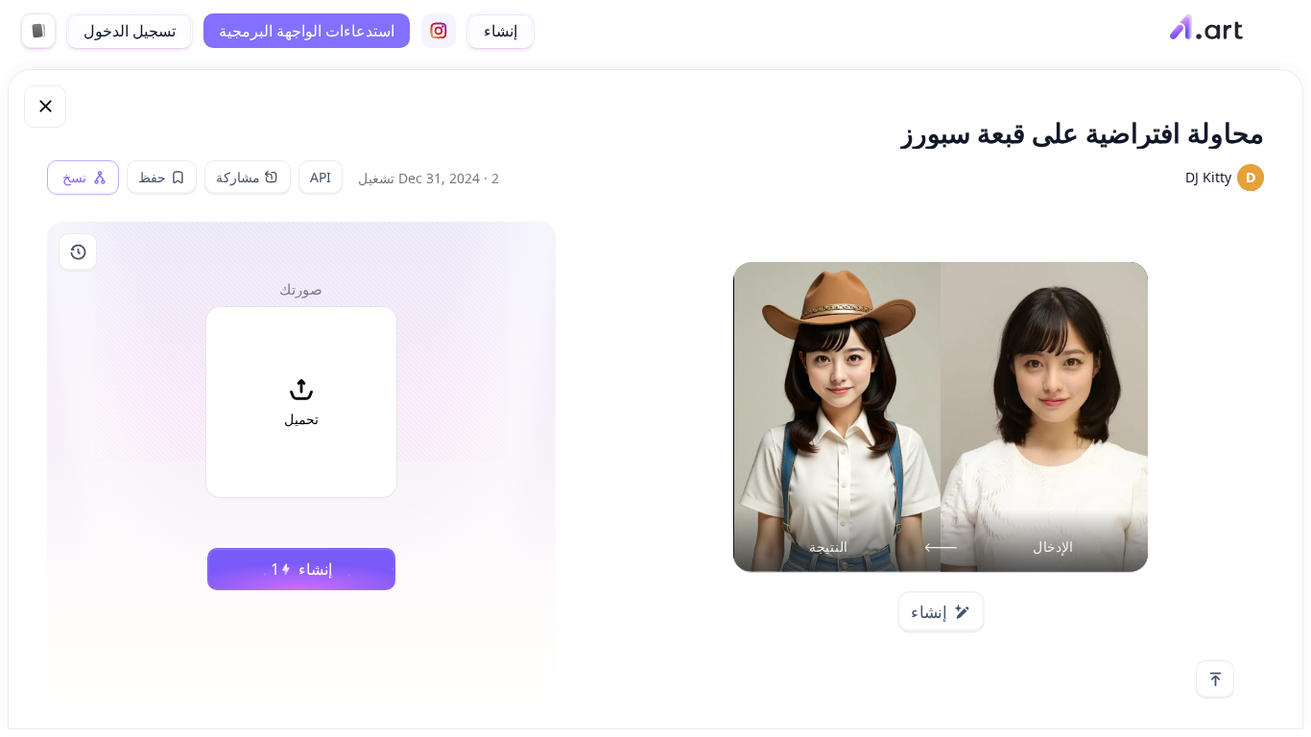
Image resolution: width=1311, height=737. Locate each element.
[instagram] (438, 30)
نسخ (74, 177)
